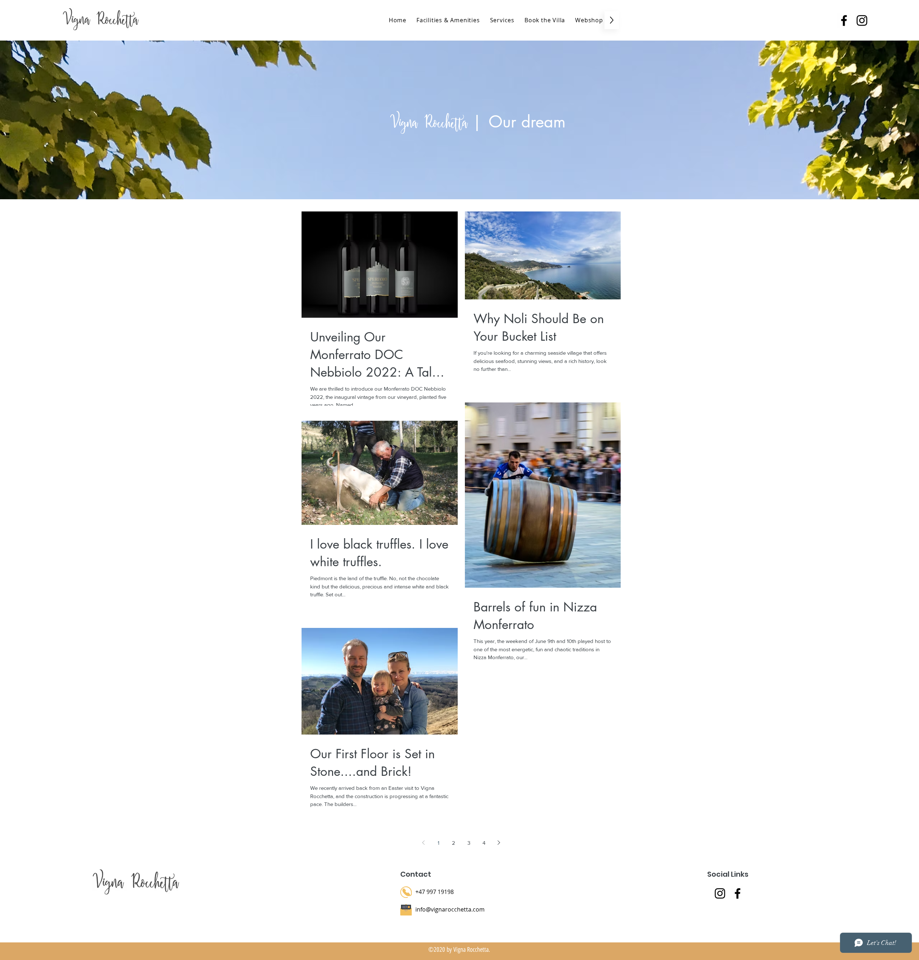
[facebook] (844, 20)
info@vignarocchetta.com (450, 909)
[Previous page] (423, 842)
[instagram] (862, 20)
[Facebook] (738, 893)
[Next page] (499, 842)
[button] (502, 20)
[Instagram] (720, 893)
